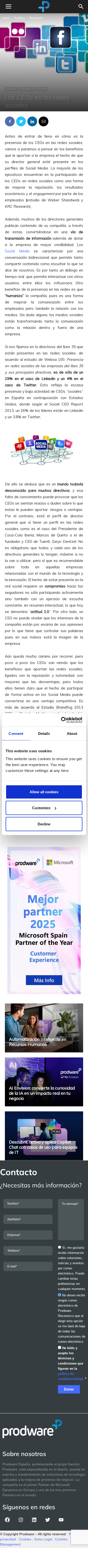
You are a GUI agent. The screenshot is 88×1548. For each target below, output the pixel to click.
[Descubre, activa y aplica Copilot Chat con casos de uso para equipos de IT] (44, 1135)
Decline (44, 824)
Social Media (17, 251)
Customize (41, 808)
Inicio (6, 18)
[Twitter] (48, 1520)
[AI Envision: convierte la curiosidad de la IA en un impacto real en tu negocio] (44, 1081)
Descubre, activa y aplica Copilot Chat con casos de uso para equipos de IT (43, 1147)
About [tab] (72, 733)
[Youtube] (61, 1520)
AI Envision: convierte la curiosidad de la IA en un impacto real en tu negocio (42, 1093)
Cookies (25, 1539)
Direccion (36, 18)
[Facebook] (7, 1520)
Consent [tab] (16, 733)
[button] (81, 6)
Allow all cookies (44, 792)
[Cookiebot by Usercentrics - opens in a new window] (62, 720)
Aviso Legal (43, 1539)
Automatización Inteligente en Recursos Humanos (37, 1042)
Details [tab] (44, 733)
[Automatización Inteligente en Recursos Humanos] (44, 1027)
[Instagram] (21, 1520)
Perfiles (19, 18)
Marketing (27, 89)
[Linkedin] (34, 1520)
